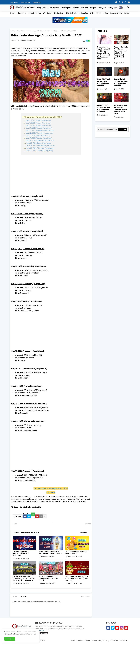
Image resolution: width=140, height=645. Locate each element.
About (72, 641)
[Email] (41, 516)
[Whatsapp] (33, 514)
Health (99, 13)
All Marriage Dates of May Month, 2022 (43, 117)
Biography (41, 7)
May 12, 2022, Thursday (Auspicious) (39, 133)
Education (37, 2)
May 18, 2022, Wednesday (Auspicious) (39, 140)
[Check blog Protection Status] (41, 634)
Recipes (93, 7)
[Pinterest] (37, 516)
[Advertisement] (51, 173)
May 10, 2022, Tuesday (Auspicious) (38, 128)
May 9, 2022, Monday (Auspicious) (38, 125)
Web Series (47, 13)
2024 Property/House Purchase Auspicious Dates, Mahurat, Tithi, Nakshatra (24, 578)
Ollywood (31, 7)
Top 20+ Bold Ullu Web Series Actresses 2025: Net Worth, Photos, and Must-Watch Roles (121, 53)
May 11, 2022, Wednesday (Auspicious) (39, 130)
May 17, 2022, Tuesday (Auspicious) (38, 138)
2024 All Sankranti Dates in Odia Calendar (76, 552)
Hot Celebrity (59, 13)
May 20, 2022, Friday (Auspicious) (38, 143)
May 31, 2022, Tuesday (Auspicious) (39, 151)
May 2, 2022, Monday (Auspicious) (38, 120)
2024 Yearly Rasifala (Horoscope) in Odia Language (21, 553)
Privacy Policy (96, 641)
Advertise (114, 641)
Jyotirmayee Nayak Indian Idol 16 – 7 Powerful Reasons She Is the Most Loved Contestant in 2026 (104, 53)
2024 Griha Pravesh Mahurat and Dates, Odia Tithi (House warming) (76, 578)
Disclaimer (80, 641)
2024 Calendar (71, 13)
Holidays (127, 13)
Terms (87, 641)
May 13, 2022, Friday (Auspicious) (37, 135)
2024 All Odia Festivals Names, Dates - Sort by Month (48, 578)
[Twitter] (29, 516)
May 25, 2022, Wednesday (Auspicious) (40, 145)
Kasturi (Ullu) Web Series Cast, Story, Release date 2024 (121, 82)
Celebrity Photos (34, 13)
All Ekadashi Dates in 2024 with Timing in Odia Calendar (50, 552)
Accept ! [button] (10, 639)
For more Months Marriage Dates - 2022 (51, 488)
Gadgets (102, 7)
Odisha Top (83, 13)
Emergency (14, 2)
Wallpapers (66, 7)
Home (12, 13)
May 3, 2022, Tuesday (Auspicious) (38, 123)
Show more (84, 533)
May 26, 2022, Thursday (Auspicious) (39, 148)
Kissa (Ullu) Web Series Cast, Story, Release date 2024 (103, 82)
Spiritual (84, 7)
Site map (106, 641)
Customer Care (116, 13)
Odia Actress (21, 13)
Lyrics (92, 13)
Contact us (123, 641)
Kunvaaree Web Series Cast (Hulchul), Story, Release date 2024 (120, 109)
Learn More (31, 634)
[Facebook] (25, 516)
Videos (76, 7)
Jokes (106, 13)
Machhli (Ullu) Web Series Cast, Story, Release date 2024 (104, 108)
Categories (112, 7)
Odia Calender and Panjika (27, 31)
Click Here (50, 492)
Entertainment (53, 7)
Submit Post (26, 2)
